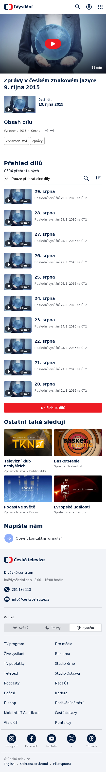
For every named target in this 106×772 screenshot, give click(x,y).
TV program (14, 643)
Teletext (11, 673)
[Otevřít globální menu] (100, 7)
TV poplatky (14, 663)
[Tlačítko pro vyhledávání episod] (86, 178)
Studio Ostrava (67, 673)
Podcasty (11, 683)
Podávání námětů (70, 702)
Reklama (62, 653)
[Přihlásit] (89, 7)
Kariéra (61, 692)
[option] (20, 627)
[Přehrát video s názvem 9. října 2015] (53, 44)
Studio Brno (65, 663)
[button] (53, 44)
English (9, 763)
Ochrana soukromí (34, 763)
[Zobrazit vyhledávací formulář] (77, 7)
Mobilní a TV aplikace (21, 712)
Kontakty (63, 722)
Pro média (63, 643)
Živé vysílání (14, 653)
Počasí (9, 692)
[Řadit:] (98, 178)
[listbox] (53, 628)
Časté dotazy (66, 712)
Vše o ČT (11, 722)
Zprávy (37, 141)
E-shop (10, 702)
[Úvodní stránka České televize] (24, 560)
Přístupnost (62, 763)
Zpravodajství (16, 141)
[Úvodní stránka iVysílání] (18, 7)
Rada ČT (62, 683)
